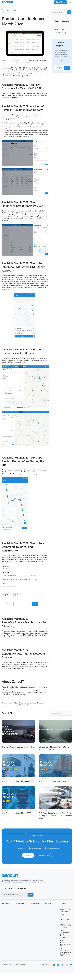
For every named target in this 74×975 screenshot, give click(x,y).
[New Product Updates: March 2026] (18, 797)
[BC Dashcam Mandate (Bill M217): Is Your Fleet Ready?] (55, 731)
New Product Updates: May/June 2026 (18, 781)
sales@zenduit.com (65, 909)
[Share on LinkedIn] (62, 33)
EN (46, 965)
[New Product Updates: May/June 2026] (18, 765)
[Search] (69, 12)
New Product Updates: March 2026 (16, 813)
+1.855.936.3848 (64, 911)
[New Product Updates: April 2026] (55, 765)
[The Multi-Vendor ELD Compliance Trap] (18, 731)
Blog (26, 62)
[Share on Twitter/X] (59, 33)
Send (66, 68)
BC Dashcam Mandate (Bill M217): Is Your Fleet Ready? (54, 748)
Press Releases (40, 60)
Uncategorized (30, 60)
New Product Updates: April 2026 (52, 781)
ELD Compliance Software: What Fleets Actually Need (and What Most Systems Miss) (55, 816)
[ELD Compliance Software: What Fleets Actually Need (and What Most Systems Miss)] (55, 797)
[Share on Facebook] (56, 33)
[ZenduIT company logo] (7, 2)
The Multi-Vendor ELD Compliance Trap (18, 747)
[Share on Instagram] (65, 33)
